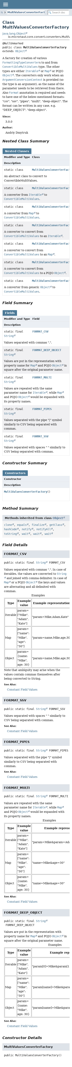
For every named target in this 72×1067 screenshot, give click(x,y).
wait (25, 533)
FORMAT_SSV (40, 436)
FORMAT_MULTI (42, 377)
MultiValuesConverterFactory (28, 12)
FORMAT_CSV (40, 331)
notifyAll (43, 529)
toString (10, 533)
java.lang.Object (13, 33)
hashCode (10, 529)
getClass (55, 524)
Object (20, 51)
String (9, 335)
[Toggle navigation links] (5, 4)
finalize (38, 524)
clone (8, 524)
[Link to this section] (52, 141)
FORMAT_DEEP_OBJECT (46, 350)
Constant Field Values (22, 689)
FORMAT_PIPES (42, 409)
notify (26, 529)
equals (22, 524)
